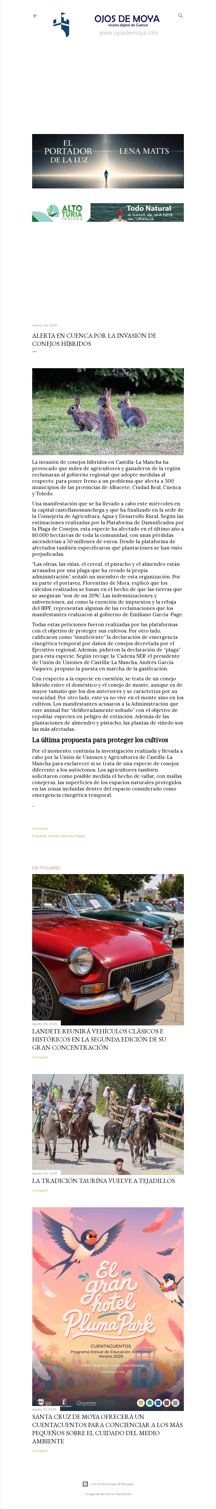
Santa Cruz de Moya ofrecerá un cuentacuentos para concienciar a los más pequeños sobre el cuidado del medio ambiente (107, 1429)
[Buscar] (181, 14)
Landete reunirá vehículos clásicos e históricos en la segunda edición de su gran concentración (99, 1039)
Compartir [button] (40, 828)
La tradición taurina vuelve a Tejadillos (103, 1181)
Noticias (67, 836)
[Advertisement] (108, 78)
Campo (54, 836)
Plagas (80, 836)
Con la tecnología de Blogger (112, 1484)
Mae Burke (123, 1494)
